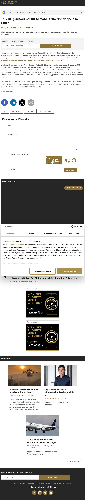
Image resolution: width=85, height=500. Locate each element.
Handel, (14, 28)
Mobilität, (36, 446)
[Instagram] (40, 493)
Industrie (24, 281)
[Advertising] (42, 304)
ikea (5, 111)
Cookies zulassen (69, 271)
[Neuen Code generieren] (74, 160)
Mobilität (22, 396)
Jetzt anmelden (55, 46)
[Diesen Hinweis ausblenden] (81, 12)
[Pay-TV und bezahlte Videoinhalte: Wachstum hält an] (60, 375)
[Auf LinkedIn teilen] (13, 102)
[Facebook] (34, 493)
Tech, (16, 396)
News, (3, 28)
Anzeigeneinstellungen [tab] (53, 233)
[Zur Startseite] (9, 2)
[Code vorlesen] (67, 160)
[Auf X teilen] (22, 102)
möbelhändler (45, 111)
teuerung (30, 111)
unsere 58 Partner (16, 245)
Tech (57, 398)
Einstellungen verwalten (41, 271)
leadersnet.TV (8, 182)
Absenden (70, 170)
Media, (8, 28)
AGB (49, 483)
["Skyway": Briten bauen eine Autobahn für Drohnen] (24, 375)
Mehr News (6, 358)
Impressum (67, 483)
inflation (16, 111)
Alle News (71, 461)
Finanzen (21, 28)
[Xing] (45, 493)
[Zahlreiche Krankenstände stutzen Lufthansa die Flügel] (42, 425)
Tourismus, (44, 446)
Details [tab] (32, 233)
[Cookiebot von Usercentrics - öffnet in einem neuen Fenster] (72, 227)
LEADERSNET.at (32, 483)
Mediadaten (43, 483)
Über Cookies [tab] (74, 233)
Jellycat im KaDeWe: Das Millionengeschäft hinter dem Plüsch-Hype (44, 278)
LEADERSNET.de (19, 483)
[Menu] (82, 3)
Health (51, 446)
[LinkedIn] (51, 493)
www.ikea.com (7, 91)
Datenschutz (57, 483)
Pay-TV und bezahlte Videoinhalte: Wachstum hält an (59, 392)
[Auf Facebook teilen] (4, 102)
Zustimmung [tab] (11, 233)
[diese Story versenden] (31, 102)
